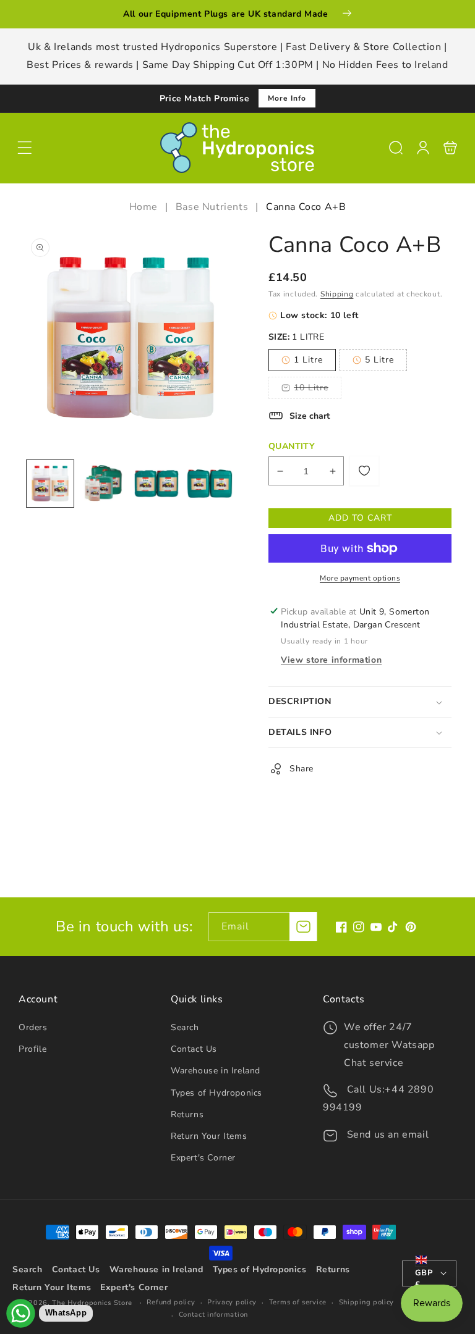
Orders (33, 1027)
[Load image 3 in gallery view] (156, 483)
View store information (331, 660)
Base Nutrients (212, 207)
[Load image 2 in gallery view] (103, 483)
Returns (187, 1114)
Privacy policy (232, 1302)
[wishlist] (364, 470)
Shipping (337, 294)
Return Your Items (209, 1136)
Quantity (291, 446)
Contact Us (194, 1049)
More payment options (360, 578)
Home (145, 207)
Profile (32, 1049)
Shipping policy (367, 1302)
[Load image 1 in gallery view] (50, 483)
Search (185, 1027)
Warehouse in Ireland (215, 1070)
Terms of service (298, 1302)
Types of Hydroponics (216, 1093)
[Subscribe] (303, 926)
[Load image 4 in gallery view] (209, 483)
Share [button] (301, 768)
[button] (24, 147)
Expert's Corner (203, 1158)
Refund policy (171, 1302)
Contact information (213, 1314)
